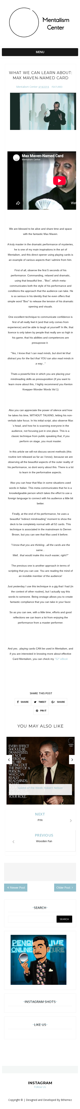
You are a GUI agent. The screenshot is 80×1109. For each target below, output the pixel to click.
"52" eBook (61, 658)
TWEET (42, 702)
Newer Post (17, 887)
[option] (41, 772)
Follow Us (40, 1087)
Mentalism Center (27, 86)
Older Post (63, 887)
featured (57, 86)
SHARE (24, 702)
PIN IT (43, 710)
